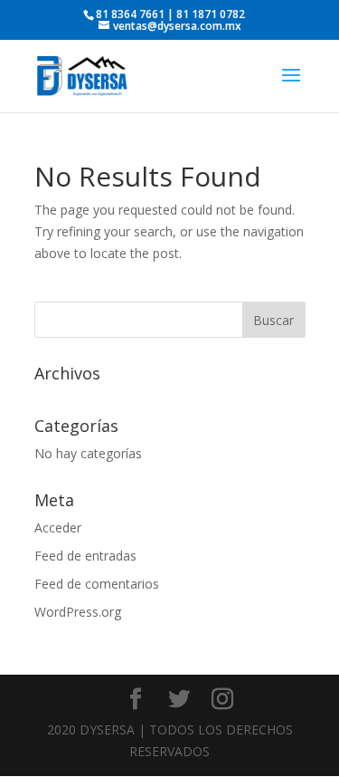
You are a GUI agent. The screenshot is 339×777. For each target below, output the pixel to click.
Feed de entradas (85, 555)
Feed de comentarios (96, 583)
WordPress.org (77, 611)
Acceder (57, 527)
